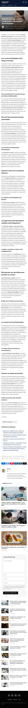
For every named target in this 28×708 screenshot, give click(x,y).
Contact (10, 5)
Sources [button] (5, 416)
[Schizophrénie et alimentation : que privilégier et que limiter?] (14, 538)
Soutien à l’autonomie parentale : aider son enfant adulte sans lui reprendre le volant (17, 640)
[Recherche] (23, 2)
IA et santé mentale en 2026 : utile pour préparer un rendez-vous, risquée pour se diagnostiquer (17, 662)
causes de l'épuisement (7, 456)
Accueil (2, 8)
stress (22, 458)
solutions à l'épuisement (15, 458)
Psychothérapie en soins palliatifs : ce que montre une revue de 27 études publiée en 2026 (18, 632)
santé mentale (5, 458)
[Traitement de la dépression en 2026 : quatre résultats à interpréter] (5, 684)
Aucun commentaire (10, 28)
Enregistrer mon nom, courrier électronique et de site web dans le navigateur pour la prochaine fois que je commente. (14, 587)
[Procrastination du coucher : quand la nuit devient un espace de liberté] (5, 625)
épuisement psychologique (19, 456)
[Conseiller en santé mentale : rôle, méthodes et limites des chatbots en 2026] (14, 517)
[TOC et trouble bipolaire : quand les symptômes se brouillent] (5, 648)
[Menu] (26, 2)
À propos (3, 5)
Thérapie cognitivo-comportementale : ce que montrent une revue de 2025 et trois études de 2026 (13, 504)
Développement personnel (8, 15)
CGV (15, 5)
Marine (7, 26)
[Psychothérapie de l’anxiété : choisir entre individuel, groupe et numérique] (5, 670)
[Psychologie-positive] (5, 2)
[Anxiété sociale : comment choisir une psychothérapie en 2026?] (5, 655)
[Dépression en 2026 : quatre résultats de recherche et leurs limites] (5, 677)
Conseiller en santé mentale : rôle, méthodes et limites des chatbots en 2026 (18, 610)
